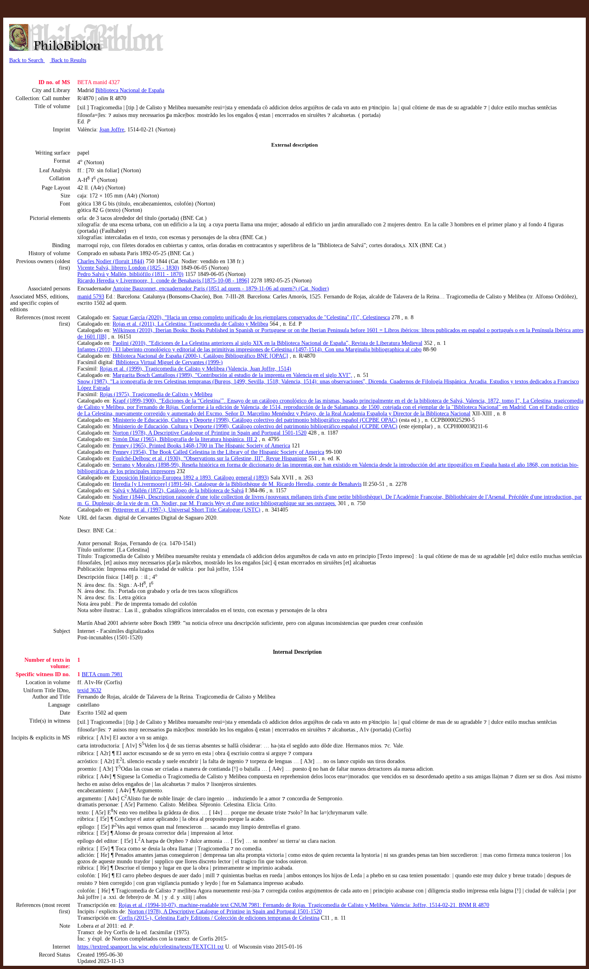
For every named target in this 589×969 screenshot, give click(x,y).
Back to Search (27, 60)
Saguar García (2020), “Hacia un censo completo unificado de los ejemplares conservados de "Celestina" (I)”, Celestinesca (251, 317)
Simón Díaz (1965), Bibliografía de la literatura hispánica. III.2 (185, 439)
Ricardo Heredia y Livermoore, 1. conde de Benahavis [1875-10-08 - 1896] (163, 281)
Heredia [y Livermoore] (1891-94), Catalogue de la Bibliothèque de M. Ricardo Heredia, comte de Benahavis (237, 484)
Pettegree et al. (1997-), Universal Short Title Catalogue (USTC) (186, 510)
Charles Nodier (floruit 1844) (110, 261)
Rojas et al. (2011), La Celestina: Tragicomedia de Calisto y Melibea (190, 324)
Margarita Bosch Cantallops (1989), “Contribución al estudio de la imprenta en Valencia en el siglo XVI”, (232, 375)
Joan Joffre (111, 130)
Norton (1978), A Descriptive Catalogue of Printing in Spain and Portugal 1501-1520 (210, 433)
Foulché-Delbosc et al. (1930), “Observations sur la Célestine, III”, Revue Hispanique (210, 458)
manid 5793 (90, 297)
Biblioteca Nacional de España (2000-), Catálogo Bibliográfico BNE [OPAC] (200, 356)
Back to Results (68, 60)
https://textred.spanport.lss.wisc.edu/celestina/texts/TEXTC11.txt (150, 947)
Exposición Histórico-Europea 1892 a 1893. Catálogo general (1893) (191, 478)
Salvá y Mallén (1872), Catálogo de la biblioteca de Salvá (178, 491)
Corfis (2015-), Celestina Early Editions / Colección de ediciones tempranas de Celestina (219, 918)
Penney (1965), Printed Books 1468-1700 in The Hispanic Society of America (201, 446)
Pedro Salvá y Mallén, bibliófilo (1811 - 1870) (130, 274)
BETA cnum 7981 (102, 674)
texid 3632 (89, 690)
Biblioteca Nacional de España (129, 90)
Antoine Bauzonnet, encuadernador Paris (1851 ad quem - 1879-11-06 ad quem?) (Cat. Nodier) (221, 289)
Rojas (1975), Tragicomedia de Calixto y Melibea (156, 394)
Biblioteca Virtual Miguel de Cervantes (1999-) (169, 362)
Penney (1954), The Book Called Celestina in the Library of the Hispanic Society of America (218, 452)
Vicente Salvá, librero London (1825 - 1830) (128, 268)
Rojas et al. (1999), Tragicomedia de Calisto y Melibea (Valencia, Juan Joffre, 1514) (195, 369)
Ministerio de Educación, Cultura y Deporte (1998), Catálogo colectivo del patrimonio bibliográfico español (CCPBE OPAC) (255, 420)
